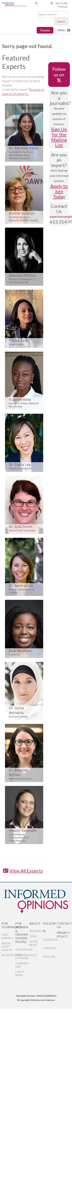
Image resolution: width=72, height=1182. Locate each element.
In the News (33, 943)
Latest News (20, 973)
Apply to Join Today (59, 191)
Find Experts (7, 936)
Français (63, 6)
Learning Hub (22, 965)
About (34, 923)
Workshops (22, 949)
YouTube (49, 956)
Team (32, 936)
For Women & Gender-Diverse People (22, 932)
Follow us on (58, 71)
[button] (61, 30)
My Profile (62, 3)
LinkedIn (49, 948)
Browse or (36, 89)
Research (36, 931)
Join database (22, 956)
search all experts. (15, 94)
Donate (45, 30)
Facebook (50, 939)
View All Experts (26, 870)
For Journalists (8, 925)
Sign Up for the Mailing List (59, 137)
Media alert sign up (7, 946)
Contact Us (64, 925)
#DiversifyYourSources (8, 955)
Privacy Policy (63, 934)
